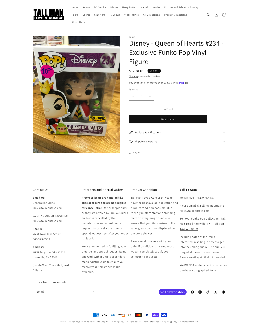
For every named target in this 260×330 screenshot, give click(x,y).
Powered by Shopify (99, 321)
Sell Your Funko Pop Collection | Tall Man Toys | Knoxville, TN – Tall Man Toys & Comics (203, 224)
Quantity (133, 89)
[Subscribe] (92, 292)
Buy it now (168, 119)
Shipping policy (169, 321)
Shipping (133, 76)
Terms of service (151, 321)
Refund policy (117, 321)
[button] (78, 22)
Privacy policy (133, 321)
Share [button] (136, 152)
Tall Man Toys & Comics (78, 321)
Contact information (190, 321)
